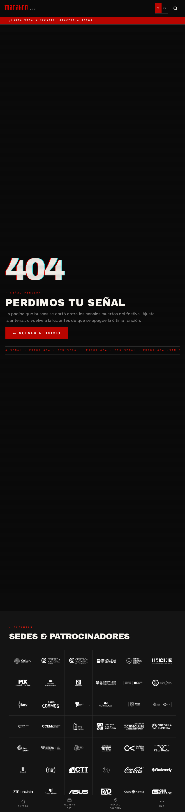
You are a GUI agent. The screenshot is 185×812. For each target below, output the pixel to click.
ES (158, 8)
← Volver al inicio (37, 333)
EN (164, 8)
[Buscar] (175, 8)
